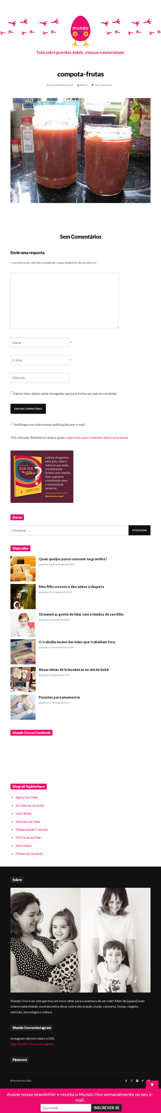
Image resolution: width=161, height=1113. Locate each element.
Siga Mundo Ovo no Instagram (32, 1044)
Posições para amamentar (59, 697)
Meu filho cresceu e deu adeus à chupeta (71, 587)
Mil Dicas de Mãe (28, 837)
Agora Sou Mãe (27, 797)
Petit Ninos (24, 846)
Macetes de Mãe (28, 821)
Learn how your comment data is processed (97, 437)
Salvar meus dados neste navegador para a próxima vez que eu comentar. (65, 393)
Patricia (83, 85)
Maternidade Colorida (32, 829)
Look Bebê (23, 813)
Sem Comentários (103, 85)
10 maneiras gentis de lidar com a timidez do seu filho (81, 614)
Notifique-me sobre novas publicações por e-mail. (49, 424)
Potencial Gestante (29, 853)
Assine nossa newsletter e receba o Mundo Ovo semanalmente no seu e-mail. (80, 1097)
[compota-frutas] (80, 150)
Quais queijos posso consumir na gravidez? (73, 559)
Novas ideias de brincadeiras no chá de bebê (74, 670)
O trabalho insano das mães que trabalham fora (77, 642)
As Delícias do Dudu (30, 805)
